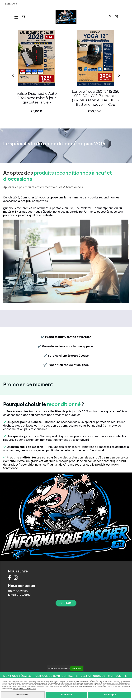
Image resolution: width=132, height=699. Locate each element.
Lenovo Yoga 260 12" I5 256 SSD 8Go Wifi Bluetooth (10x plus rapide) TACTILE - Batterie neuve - (36, 98)
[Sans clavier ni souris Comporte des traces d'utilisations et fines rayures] (95, 58)
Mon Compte (117, 675)
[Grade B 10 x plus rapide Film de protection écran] (36, 58)
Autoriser (76, 668)
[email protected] (19, 594)
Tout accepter (109, 695)
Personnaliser (22, 695)
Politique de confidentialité (56, 675)
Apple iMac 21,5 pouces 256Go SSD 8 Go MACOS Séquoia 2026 (95, 97)
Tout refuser (66, 695)
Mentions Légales (17, 675)
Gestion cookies (93, 675)
